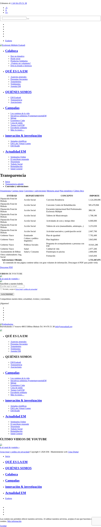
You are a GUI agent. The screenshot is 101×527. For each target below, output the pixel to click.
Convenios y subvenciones (35, 191)
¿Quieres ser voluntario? (21, 63)
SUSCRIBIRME (7, 294)
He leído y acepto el (20, 289)
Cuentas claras (17, 191)
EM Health (15, 146)
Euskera (8, 41)
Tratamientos (16, 81)
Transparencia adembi (14, 184)
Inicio (7, 182)
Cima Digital (73, 452)
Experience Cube (18, 120)
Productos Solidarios (19, 61)
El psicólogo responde (20, 159)
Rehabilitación (16, 166)
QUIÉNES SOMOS (18, 92)
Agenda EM (16, 86)
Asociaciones (16, 102)
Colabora (11, 50)
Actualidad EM (15, 151)
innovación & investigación (23, 135)
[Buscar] (28, 18)
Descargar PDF (6, 267)
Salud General (16, 169)
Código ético (78, 191)
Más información (14, 521)
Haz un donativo (17, 56)
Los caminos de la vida (20, 113)
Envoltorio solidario (19, 127)
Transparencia (16, 100)
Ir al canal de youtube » (9, 279)
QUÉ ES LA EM (16, 71)
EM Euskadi (16, 97)
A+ (6, 12)
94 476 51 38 (19, 3)
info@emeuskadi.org (63, 326)
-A (6, 8)
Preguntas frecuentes (19, 79)
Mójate (13, 118)
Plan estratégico (66, 191)
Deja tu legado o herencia (21, 66)
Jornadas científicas (19, 141)
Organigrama (5, 191)
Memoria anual (53, 191)
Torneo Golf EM (17, 125)
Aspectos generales (18, 77)
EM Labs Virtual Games (21, 143)
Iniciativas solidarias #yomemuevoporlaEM (28, 116)
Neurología (15, 162)
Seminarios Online (18, 157)
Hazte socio (15, 58)
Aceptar (3, 526)
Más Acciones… (17, 130)
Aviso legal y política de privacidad (26, 289)
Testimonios (16, 84)
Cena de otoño (17, 123)
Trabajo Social (16, 164)
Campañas (12, 108)
